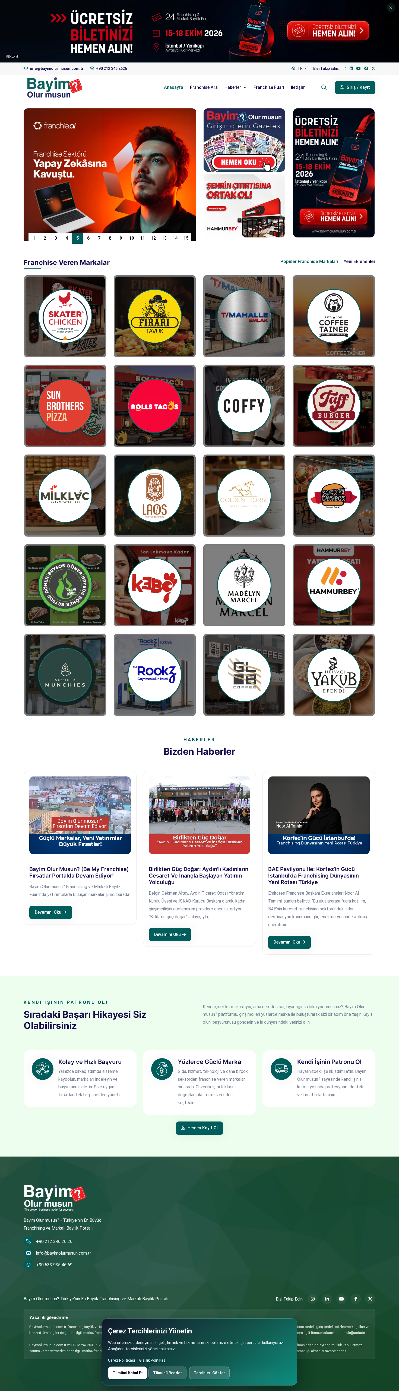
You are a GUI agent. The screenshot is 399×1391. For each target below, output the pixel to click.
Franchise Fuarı (269, 87)
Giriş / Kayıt (358, 87)
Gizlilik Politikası (152, 1360)
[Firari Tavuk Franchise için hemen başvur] (154, 316)
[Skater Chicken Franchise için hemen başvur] (65, 316)
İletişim (298, 87)
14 (175, 238)
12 (153, 238)
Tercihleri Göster (209, 1373)
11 (142, 238)
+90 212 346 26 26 (54, 1241)
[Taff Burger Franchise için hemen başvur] (333, 405)
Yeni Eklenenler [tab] (359, 261)
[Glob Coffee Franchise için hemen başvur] (244, 674)
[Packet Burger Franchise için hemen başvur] (333, 495)
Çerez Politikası (121, 1360)
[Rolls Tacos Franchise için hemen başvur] (154, 405)
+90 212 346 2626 (111, 68)
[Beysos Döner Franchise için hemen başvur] (65, 585)
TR (300, 68)
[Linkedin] (351, 68)
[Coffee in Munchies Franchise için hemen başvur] (65, 674)
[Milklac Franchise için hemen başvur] (65, 495)
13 (164, 238)
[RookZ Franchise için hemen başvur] (154, 674)
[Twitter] (373, 68)
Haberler (233, 87)
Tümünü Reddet (167, 1373)
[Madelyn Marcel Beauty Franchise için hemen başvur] (244, 585)
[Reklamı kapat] (391, 7)
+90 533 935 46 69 (54, 1264)
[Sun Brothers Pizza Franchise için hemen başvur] (65, 405)
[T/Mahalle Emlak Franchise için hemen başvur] (244, 316)
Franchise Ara (204, 87)
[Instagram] (344, 68)
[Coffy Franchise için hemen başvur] (244, 405)
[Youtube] (358, 68)
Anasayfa (173, 87)
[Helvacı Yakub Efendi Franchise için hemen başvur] (333, 674)
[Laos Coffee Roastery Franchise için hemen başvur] (154, 495)
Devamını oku (48, 912)
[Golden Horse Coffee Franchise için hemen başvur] (244, 495)
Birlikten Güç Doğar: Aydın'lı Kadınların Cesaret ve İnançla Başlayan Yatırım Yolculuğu (198, 875)
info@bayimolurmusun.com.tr (63, 1253)
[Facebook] (366, 68)
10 (131, 238)
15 (185, 238)
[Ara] (324, 87)
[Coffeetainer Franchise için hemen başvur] (333, 316)
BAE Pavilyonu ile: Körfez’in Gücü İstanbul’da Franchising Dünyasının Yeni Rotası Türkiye (313, 875)
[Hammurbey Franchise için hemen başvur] (333, 585)
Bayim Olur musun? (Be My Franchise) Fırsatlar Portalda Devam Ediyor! (79, 872)
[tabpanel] (199, 492)
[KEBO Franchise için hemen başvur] (154, 585)
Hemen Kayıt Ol (202, 1127)
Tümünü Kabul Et (128, 1373)
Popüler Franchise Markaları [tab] (309, 261)
